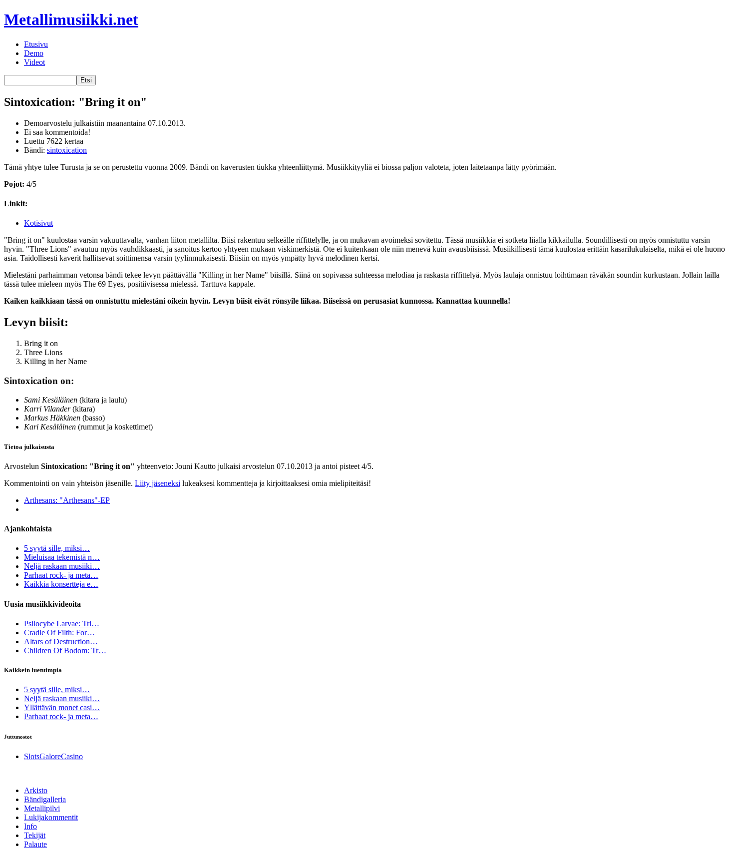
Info (30, 826)
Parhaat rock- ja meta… (61, 575)
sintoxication (67, 150)
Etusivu (36, 44)
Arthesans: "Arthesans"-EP (67, 500)
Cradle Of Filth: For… (59, 632)
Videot (34, 62)
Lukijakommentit (51, 817)
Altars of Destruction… (61, 641)
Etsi (86, 80)
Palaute (35, 844)
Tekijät (34, 835)
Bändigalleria (45, 799)
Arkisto (35, 790)
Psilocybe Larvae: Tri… (61, 623)
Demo (33, 53)
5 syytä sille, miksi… (57, 548)
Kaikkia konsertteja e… (61, 584)
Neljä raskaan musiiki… (62, 566)
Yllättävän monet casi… (62, 707)
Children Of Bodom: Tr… (65, 650)
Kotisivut (38, 223)
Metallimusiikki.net (71, 19)
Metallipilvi (42, 808)
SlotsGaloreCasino (53, 756)
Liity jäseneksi (157, 483)
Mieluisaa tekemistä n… (62, 557)
